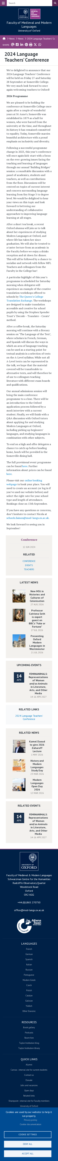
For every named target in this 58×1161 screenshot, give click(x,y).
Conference (29, 540)
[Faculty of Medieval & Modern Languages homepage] (35, 14)
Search (55, 3)
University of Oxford (29, 30)
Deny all (27, 1144)
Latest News (29, 582)
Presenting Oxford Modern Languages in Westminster (37, 642)
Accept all (28, 1153)
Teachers (29, 569)
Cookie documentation (30, 1124)
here (24, 466)
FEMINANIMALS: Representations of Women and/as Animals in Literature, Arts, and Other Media (38, 683)
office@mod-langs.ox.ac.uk (29, 910)
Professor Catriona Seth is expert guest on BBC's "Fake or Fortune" (37, 618)
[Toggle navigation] (3, 3)
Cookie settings (28, 1134)
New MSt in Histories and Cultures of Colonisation (37, 596)
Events (29, 565)
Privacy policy (30, 1119)
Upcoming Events (29, 665)
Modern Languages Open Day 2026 (37, 784)
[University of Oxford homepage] (23, 14)
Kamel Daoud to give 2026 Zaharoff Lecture (37, 746)
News (12, 38)
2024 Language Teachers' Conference (29, 717)
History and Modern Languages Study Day (37, 765)
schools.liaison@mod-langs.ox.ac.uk (27, 518)
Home (4, 38)
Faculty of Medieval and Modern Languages (29, 25)
